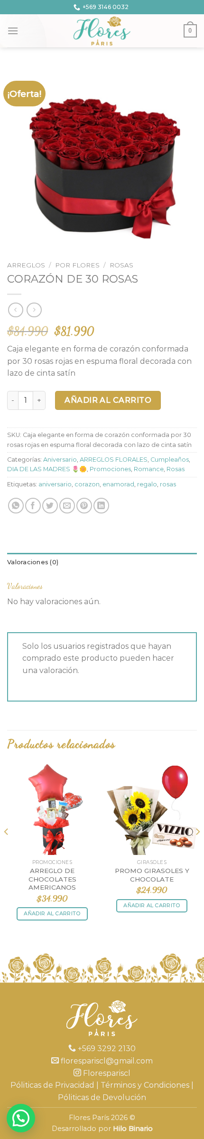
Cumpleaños (169, 459)
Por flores (77, 265)
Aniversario (60, 459)
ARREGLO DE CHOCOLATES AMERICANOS (52, 879)
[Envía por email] (67, 505)
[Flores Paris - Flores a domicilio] (102, 30)
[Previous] (6, 850)
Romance (149, 469)
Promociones (110, 469)
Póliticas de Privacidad (52, 1085)
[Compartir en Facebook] (33, 505)
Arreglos (26, 265)
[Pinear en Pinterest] (84, 505)
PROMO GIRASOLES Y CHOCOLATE (152, 875)
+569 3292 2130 (106, 1048)
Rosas (121, 265)
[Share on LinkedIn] (101, 505)
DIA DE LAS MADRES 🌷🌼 (47, 469)
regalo (147, 484)
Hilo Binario (133, 1128)
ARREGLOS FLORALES (114, 459)
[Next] (197, 850)
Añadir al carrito (108, 400)
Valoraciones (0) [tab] (32, 562)
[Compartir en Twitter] (50, 505)
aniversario (55, 484)
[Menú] (13, 30)
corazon (87, 484)
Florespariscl (105, 1073)
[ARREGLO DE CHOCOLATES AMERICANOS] (52, 809)
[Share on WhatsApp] (16, 505)
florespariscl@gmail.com (106, 1060)
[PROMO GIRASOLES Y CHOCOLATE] (152, 809)
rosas (168, 484)
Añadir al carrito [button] (52, 913)
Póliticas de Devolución (102, 1097)
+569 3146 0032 (106, 6)
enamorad (118, 484)
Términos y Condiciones (145, 1085)
